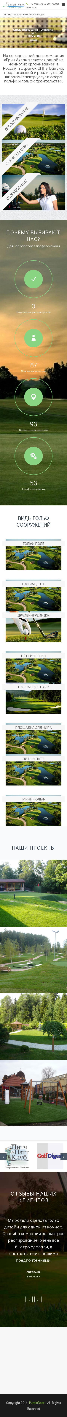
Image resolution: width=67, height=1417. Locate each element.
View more (33, 893)
